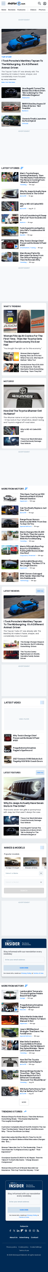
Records (23, 1010)
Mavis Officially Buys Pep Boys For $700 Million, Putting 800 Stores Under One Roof (32, 549)
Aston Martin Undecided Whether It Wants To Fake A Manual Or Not (33, 1018)
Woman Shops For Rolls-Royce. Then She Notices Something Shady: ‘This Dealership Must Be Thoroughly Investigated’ (22, 1118)
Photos (42, 10)
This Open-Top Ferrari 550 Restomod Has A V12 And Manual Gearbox (32, 496)
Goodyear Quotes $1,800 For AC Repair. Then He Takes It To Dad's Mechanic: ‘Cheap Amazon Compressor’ (21, 1159)
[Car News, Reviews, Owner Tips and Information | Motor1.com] (16, 3)
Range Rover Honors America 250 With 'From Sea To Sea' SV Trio (33, 521)
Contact (34, 1237)
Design (22, 998)
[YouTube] (34, 1230)
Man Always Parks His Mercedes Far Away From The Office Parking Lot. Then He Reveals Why (31, 256)
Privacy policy (12, 1247)
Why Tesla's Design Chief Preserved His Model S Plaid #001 (33, 243)
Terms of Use (38, 973)
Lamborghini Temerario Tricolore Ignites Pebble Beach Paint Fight (31, 993)
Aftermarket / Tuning (28, 248)
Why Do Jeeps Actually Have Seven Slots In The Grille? (33, 192)
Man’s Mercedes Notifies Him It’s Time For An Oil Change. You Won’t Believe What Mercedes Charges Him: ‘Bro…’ (23, 1139)
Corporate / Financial (27, 555)
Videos (33, 10)
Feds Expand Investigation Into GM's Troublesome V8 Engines (32, 230)
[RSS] (38, 1230)
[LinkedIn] (18, 1230)
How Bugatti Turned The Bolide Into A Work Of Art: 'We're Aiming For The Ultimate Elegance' (34, 91)
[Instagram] (30, 1230)
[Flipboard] (22, 1230)
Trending (23, 185)
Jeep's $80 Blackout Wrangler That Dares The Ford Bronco (32, 1031)
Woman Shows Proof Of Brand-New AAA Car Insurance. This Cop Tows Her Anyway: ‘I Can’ (20, 1169)
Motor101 (23, 196)
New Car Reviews (8, 82)
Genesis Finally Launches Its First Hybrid (34, 119)
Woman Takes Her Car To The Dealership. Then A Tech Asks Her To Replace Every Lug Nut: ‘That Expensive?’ (21, 1149)
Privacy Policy (26, 973)
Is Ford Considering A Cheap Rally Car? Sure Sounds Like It (33, 217)
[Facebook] (10, 1230)
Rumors (25, 111)
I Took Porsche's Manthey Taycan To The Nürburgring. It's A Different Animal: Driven (22, 64)
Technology (24, 581)
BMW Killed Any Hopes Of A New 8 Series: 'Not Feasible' (34, 106)
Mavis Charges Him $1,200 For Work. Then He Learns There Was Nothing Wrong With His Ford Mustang (32, 535)
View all (40, 591)
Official (25, 123)
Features (21, 10)
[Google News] (26, 1230)
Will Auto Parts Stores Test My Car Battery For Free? (32, 1090)
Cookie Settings (36, 1247)
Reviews (11, 10)
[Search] (39, 3)
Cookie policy (23, 1247)
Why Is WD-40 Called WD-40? (32, 204)
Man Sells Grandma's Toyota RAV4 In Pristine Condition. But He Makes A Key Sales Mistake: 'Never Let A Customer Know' (32, 1046)
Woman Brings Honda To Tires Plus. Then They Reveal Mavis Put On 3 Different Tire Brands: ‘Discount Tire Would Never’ (33, 1075)
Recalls (22, 235)
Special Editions (26, 526)
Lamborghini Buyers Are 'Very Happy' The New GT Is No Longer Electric (32, 563)
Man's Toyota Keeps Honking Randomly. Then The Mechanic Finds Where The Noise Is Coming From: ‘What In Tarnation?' (32, 177)
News (3, 10)
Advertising (24, 1237)
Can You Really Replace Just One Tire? (33, 509)
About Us (13, 1237)
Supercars (23, 501)
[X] (14, 1230)
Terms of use (24, 1251)
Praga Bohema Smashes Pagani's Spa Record (31, 1006)
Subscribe (24, 968)
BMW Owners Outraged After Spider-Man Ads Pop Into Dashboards (32, 575)
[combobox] (24, 873)
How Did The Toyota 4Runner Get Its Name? (31, 1060)
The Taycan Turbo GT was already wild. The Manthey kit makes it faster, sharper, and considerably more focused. (20, 74)
